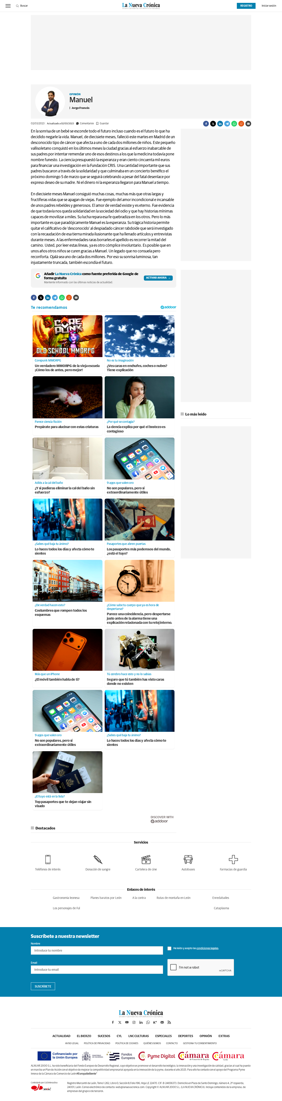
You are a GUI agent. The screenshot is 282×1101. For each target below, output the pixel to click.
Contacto (172, 1043)
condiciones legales (207, 948)
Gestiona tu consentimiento (200, 1043)
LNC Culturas (138, 1036)
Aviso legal (72, 1043)
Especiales (163, 1036)
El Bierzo (84, 1036)
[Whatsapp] (234, 124)
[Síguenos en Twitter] (119, 1022)
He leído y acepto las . (196, 948)
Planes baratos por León (106, 898)
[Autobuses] (188, 862)
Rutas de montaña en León (173, 898)
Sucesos (104, 1036)
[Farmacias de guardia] (233, 862)
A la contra (139, 898)
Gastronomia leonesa (66, 898)
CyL (119, 1036)
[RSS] (169, 1022)
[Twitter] (213, 124)
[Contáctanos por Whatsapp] (148, 1022)
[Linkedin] (220, 124)
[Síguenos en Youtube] (126, 1022)
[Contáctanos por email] (162, 1022)
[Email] (248, 124)
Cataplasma (221, 908)
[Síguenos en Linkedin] (141, 1022)
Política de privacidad (97, 1043)
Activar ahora (156, 278)
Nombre (35, 944)
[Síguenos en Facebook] (112, 1022)
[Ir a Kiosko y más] (155, 1022)
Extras (224, 1036)
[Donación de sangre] (98, 862)
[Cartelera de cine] (146, 862)
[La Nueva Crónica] (141, 1016)
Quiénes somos (152, 1043)
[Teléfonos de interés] (48, 862)
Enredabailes (220, 898)
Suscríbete (43, 986)
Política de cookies (126, 1043)
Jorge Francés (80, 108)
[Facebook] (206, 124)
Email (34, 963)
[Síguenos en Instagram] (133, 1022)
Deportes (185, 1036)
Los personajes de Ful (66, 908)
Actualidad (61, 1036)
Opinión (74, 94)
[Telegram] (227, 124)
